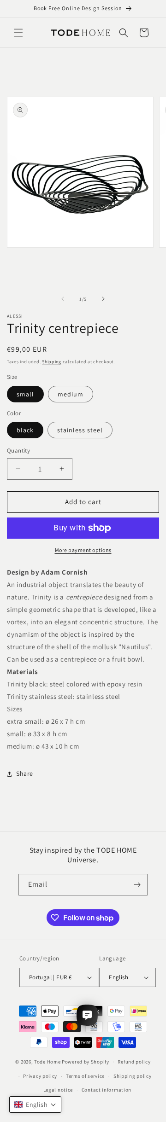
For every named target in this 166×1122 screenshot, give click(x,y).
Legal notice (58, 1090)
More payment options (83, 549)
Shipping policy (132, 1076)
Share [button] (24, 773)
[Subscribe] (137, 884)
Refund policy (134, 1061)
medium (70, 394)
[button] (18, 33)
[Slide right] (103, 299)
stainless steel (80, 430)
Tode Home (47, 1061)
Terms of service (85, 1076)
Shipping (51, 362)
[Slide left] (63, 299)
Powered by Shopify (85, 1061)
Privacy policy (40, 1076)
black (25, 430)
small (25, 394)
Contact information (106, 1090)
